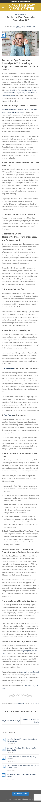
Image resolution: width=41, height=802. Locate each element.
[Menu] (3, 6)
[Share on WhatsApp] (11, 695)
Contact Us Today (27, 683)
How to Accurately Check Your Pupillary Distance (21, 758)
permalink (36, 703)
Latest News (20, 14)
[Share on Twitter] (18, 695)
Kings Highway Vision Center (21, 7)
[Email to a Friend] (22, 695)
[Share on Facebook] (15, 695)
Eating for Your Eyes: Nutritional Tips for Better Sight (21, 749)
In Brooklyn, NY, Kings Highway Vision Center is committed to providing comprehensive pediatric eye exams (19, 92)
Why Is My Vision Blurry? (11, 721)
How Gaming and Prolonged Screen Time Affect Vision (22, 740)
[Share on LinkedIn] (30, 695)
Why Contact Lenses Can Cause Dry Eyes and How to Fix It (23, 767)
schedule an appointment (30, 672)
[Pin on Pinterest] (26, 695)
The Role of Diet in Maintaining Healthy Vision (21, 775)
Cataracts (9, 369)
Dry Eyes (8, 415)
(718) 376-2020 (25, 1)
